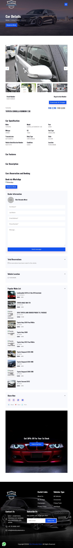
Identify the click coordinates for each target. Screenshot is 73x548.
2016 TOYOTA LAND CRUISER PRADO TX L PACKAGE (32, 313)
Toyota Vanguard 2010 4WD (25, 362)
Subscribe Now (36, 444)
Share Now (11, 396)
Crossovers (57, 500)
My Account (41, 500)
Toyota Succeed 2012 (23, 381)
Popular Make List (14, 288)
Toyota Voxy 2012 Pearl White (26, 342)
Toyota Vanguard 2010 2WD (25, 352)
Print (25, 404)
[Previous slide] (7, 68)
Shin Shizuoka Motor (35, 544)
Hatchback (57, 506)
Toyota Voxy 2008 (22, 332)
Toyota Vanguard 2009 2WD (25, 372)
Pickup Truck (58, 503)
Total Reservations (14, 259)
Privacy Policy (42, 506)
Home (7, 20)
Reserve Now (11, 25)
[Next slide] (65, 68)
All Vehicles (57, 496)
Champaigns (41, 503)
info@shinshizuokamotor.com (17, 530)
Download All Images (57, 102)
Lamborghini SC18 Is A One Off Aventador (29, 293)
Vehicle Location (14, 274)
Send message (36, 249)
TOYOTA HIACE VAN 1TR (23, 303)
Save (18, 404)
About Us (40, 496)
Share (12, 404)
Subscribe (51, 520)
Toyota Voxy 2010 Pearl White (26, 322)
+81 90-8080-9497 (14, 526)
